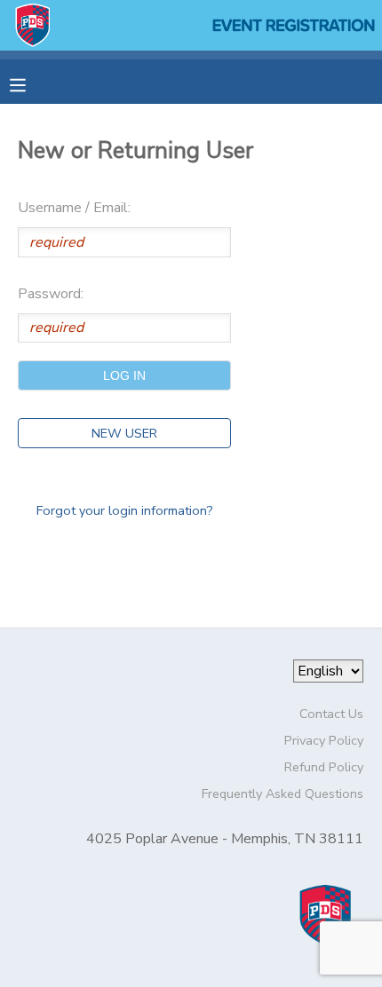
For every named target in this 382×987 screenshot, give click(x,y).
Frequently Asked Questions (282, 793)
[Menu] (31, 83)
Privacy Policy (323, 740)
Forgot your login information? (124, 510)
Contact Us (331, 713)
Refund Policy (323, 767)
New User (124, 433)
